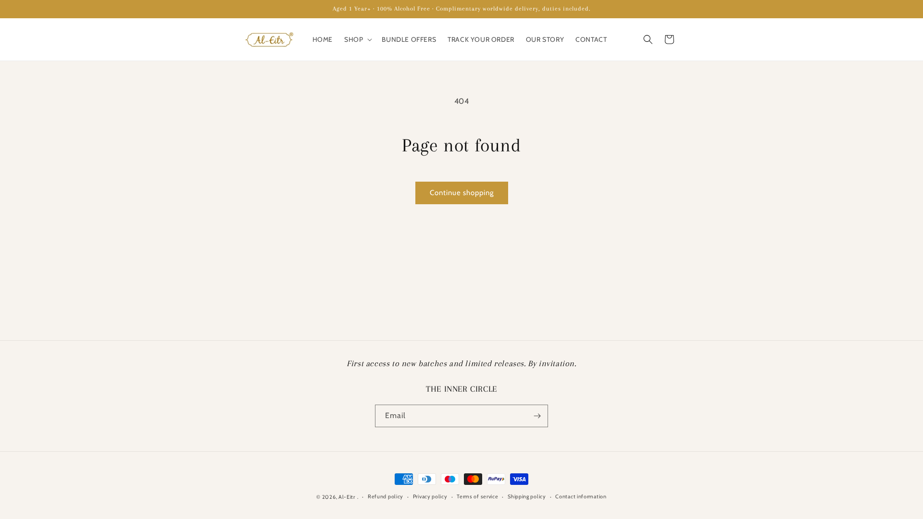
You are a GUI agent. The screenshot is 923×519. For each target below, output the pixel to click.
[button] (357, 39)
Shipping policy (527, 496)
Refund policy (385, 496)
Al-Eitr (346, 497)
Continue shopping (462, 192)
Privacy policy (430, 496)
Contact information (580, 496)
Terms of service (477, 496)
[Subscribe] (537, 416)
